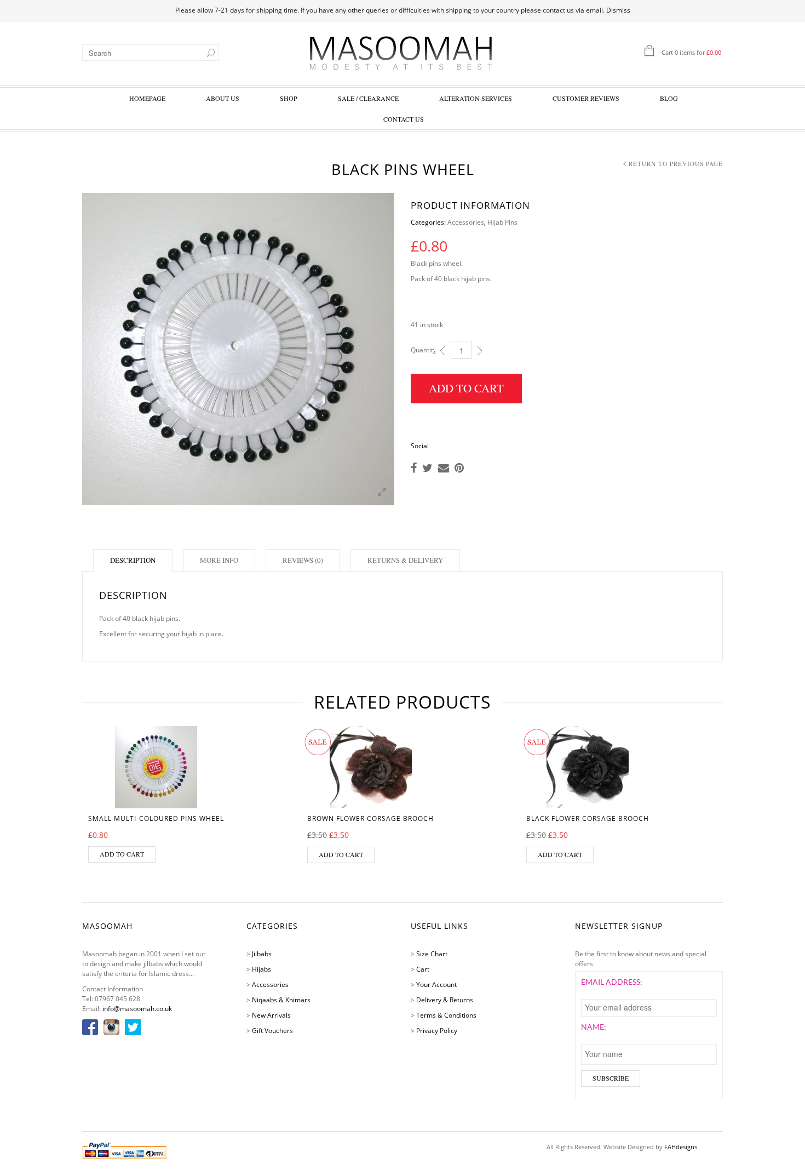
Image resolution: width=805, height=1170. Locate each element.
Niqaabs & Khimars (281, 1000)
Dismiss (618, 10)
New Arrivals (271, 1015)
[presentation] (48, 792)
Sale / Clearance (368, 98)
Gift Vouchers (272, 1030)
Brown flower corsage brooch (370, 818)
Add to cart (466, 388)
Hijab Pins (502, 222)
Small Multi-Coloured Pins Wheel (156, 818)
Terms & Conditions (446, 1015)
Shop (288, 98)
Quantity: (424, 350)
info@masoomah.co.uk (137, 1008)
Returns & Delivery (405, 560)
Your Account (436, 984)
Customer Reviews (586, 98)
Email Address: (611, 981)
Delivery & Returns (444, 1000)
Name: (593, 1026)
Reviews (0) (303, 560)
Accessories (465, 222)
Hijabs (261, 969)
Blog (669, 98)
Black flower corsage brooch (587, 818)
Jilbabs (262, 953)
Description (133, 560)
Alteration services (475, 98)
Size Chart (431, 953)
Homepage (147, 98)
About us (222, 98)
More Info (219, 560)
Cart (422, 969)
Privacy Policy (436, 1030)
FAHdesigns (680, 1147)
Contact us (403, 119)
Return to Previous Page (676, 163)
